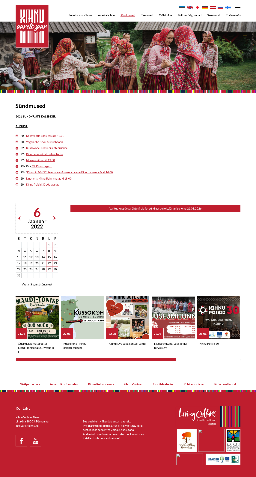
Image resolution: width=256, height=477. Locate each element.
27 (37, 269)
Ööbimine (165, 15)
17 (18, 263)
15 (49, 257)
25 (25, 269)
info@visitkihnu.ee (27, 425)
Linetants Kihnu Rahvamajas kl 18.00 (49, 178)
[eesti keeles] (182, 7)
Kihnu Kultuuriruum (101, 384)
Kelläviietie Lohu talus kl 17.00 (45, 135)
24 (18, 269)
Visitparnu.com (30, 384)
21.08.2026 (194, 208)
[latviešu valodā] (213, 7)
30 (55, 269)
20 (37, 263)
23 (55, 263)
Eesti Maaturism (163, 384)
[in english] (190, 7)
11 (25, 257)
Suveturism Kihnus (80, 15)
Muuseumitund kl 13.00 (40, 160)
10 (18, 257)
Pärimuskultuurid (224, 384)
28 (43, 269)
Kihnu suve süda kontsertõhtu (44, 154)
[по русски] (220, 7)
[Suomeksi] (228, 7)
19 (31, 263)
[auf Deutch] (205, 7)
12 (31, 257)
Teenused (147, 15)
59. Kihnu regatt (41, 166)
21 (43, 263)
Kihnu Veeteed (133, 384)
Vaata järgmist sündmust (37, 284)
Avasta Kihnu (106, 15)
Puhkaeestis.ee (194, 384)
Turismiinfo (233, 15)
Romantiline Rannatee (64, 384)
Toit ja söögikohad (189, 15)
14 (43, 257)
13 (37, 257)
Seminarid (213, 15)
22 (49, 263)
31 (18, 275)
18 (25, 263)
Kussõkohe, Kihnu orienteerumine (47, 148)
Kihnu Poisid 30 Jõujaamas (42, 184)
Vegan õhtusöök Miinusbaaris (44, 142)
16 (55, 257)
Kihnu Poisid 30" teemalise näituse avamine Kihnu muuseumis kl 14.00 (70, 172)
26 (31, 269)
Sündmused (128, 15)
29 (49, 269)
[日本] (197, 7)
